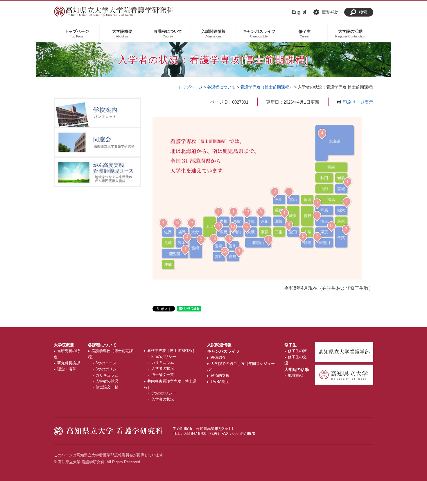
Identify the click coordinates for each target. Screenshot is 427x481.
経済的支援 (220, 375)
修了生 (290, 345)
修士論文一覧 (107, 387)
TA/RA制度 (220, 381)
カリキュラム (107, 375)
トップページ (190, 87)
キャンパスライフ (223, 351)
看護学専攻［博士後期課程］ (171, 350)
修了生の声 (297, 351)
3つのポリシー (108, 369)
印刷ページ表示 (358, 102)
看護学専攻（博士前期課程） (266, 87)
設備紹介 (218, 357)
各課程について (221, 87)
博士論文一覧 (162, 374)
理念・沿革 (66, 369)
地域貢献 (295, 375)
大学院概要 (64, 345)
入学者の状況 (107, 381)
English (300, 12)
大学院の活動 (296, 369)
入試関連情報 (219, 345)
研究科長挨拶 (68, 363)
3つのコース (106, 363)
